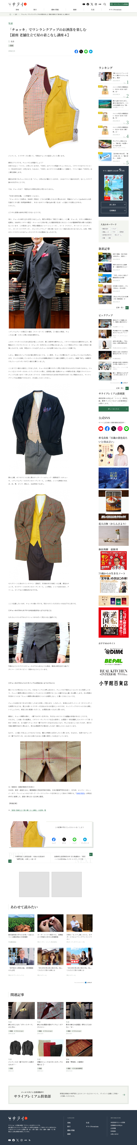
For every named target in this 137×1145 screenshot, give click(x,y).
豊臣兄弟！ (105, 229)
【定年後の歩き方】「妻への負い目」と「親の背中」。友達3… (120, 156)
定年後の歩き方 (107, 235)
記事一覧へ (120, 307)
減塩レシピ (105, 232)
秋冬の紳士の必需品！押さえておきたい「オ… (79, 1025)
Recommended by (79, 982)
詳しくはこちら (113, 409)
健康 (74, 9)
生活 (92, 9)
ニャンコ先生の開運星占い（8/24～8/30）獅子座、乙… (120, 129)
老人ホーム (118, 235)
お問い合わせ (114, 1134)
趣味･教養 (55, 9)
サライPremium (92, 1126)
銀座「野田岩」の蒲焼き (75, 1062)
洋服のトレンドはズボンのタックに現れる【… (50, 1063)
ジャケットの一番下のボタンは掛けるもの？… (21, 1063)
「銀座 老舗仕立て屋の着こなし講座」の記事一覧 (28, 810)
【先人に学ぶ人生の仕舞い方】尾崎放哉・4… (120, 298)
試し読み (113, 204)
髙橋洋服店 (80, 793)
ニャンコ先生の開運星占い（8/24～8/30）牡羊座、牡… (120, 115)
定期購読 (113, 210)
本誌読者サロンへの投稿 (118, 1122)
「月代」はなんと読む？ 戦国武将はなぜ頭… (120, 276)
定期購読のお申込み (116, 1125)
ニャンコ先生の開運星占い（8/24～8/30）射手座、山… (120, 89)
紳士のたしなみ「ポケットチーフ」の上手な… (21, 1025)
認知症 (122, 232)
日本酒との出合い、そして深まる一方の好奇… (120, 287)
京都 (103, 238)
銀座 (11, 45)
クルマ (114, 229)
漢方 (110, 238)
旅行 (35, 9)
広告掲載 (113, 1128)
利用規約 (113, 1131)
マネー (114, 232)
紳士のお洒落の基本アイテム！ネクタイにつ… (50, 1025)
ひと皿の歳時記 (77, 1068)
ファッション (19, 1031)
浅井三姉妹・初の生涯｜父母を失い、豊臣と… (120, 255)
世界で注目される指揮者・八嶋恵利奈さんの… (120, 266)
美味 (17, 9)
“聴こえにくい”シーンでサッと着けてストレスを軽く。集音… (120, 75)
